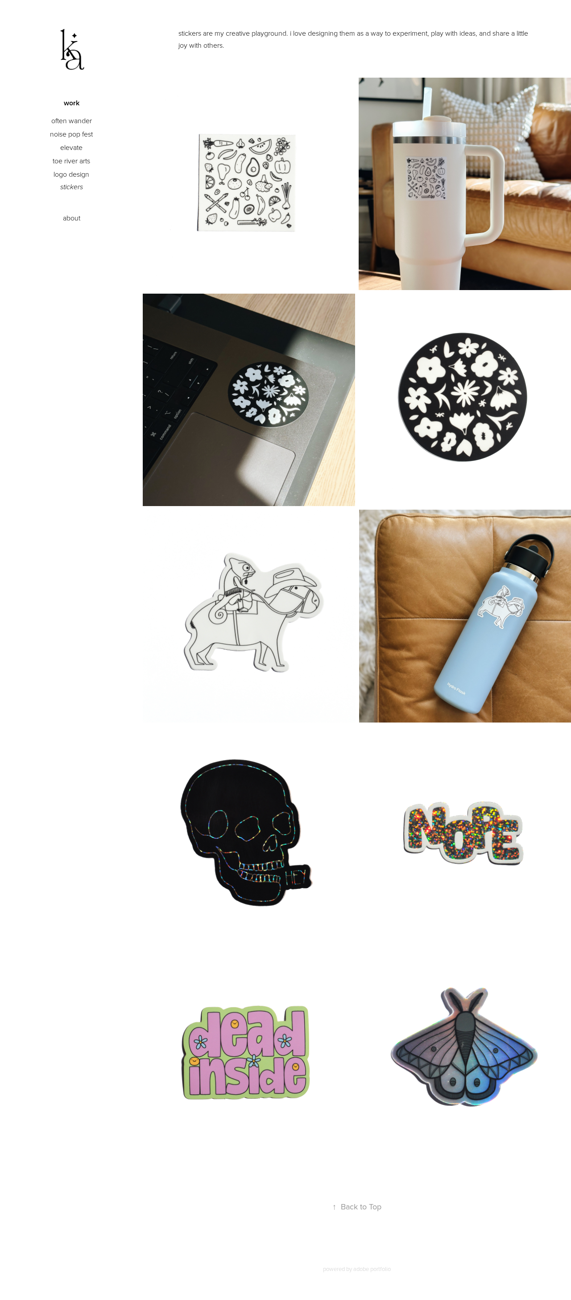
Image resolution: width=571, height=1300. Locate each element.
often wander (71, 120)
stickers (71, 187)
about (71, 218)
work (71, 103)
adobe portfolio (372, 1269)
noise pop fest (71, 134)
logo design (71, 174)
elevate (71, 147)
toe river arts (71, 161)
